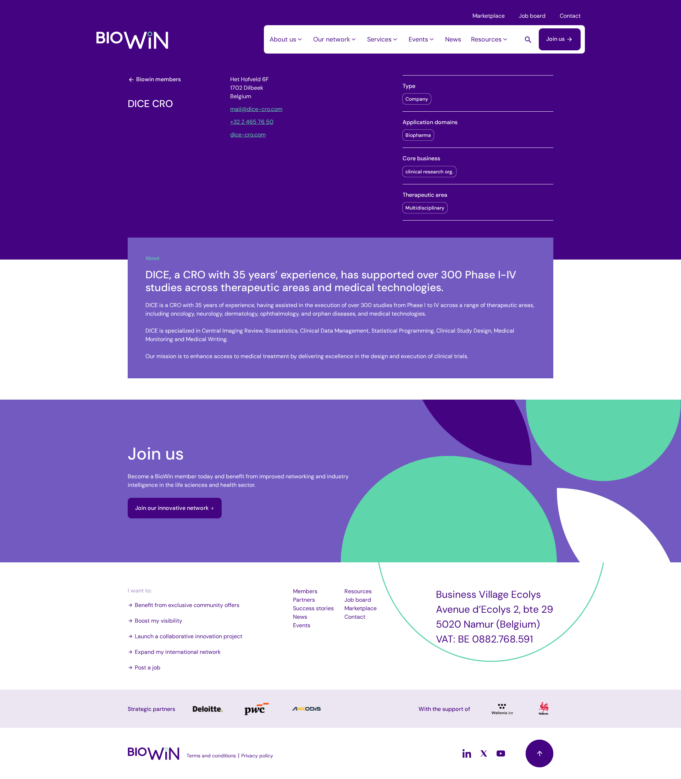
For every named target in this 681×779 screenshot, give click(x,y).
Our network (331, 39)
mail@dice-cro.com (256, 109)
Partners (304, 599)
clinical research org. (429, 171)
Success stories (313, 608)
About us (283, 39)
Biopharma (418, 135)
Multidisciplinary (424, 208)
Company (416, 99)
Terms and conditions (211, 755)
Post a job (147, 667)
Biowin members (158, 79)
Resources (486, 39)
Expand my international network (178, 652)
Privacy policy (257, 755)
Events (418, 39)
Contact (570, 16)
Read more (207, 709)
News (453, 39)
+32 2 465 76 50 (251, 122)
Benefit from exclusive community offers (187, 605)
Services (379, 39)
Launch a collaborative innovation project (188, 636)
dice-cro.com (248, 134)
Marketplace (488, 16)
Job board (532, 16)
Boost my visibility (158, 620)
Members (305, 591)
